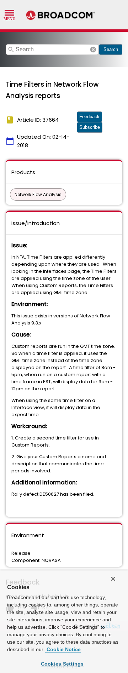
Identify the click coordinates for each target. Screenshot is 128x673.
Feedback (89, 116)
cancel (93, 49)
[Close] (113, 579)
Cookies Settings (62, 664)
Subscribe (89, 127)
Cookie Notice (63, 649)
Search (110, 49)
